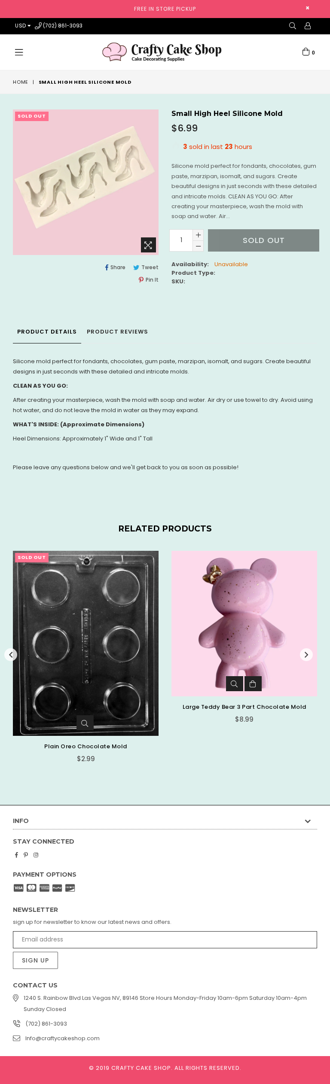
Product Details (47, 332)
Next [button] (306, 654)
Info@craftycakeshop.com (62, 1038)
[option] (79, 663)
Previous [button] (10, 654)
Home (20, 82)
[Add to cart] (253, 683)
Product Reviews (117, 332)
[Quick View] (85, 722)
